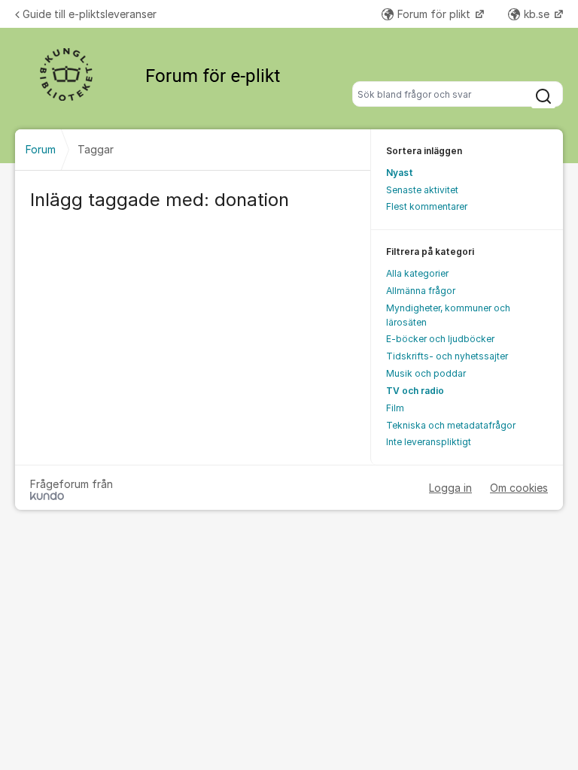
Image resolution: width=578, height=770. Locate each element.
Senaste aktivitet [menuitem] (422, 190)
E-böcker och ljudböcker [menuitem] (440, 338)
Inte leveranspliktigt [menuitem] (428, 441)
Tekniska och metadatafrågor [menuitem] (451, 425)
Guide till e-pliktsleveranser (90, 14)
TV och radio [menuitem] (415, 390)
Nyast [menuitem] (399, 172)
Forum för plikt (435, 14)
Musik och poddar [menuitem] (426, 373)
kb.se (538, 14)
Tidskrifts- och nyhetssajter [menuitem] (447, 356)
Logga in (450, 487)
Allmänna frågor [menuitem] (420, 290)
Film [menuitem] (395, 408)
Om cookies (519, 487)
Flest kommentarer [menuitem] (426, 206)
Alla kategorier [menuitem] (417, 273)
